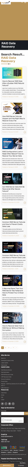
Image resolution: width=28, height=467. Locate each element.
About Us (3, 358)
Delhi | (11, 450)
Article (2, 395)
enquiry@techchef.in (7, 436)
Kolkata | (10, 452)
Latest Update (4, 362)
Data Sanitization (5, 372)
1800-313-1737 (5, 441)
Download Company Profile (7, 360)
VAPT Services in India (6, 376)
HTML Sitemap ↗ (5, 387)
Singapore (15, 452)
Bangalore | (4, 452)
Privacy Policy (4, 381)
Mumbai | (16, 450)
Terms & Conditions (5, 379)
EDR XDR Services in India (7, 374)
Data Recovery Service (6, 370)
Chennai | (21, 450)
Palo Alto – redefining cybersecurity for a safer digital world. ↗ (13, 384)
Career (2, 399)
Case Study (4, 392)
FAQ (2, 397)
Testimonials (4, 365)
